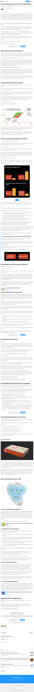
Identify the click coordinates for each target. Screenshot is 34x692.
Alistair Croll (11, 8)
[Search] (32, 650)
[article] (17, 654)
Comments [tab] (2, 639)
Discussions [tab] (7, 650)
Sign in (31, 1)
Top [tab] (1, 650)
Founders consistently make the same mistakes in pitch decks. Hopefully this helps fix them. (15, 659)
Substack (12, 690)
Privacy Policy (23, 622)
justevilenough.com (10, 474)
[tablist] (4, 639)
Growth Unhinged (5, 332)
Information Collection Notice (17, 622)
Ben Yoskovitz (6, 8)
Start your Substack (15, 687)
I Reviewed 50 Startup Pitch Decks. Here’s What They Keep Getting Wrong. (14, 658)
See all (2, 670)
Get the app (21, 687)
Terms (19, 685)
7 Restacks (11, 626)
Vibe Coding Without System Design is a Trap (9, 652)
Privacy (16, 685)
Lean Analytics (13, 15)
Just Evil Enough (6, 439)
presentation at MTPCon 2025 (19, 558)
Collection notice (22, 685)
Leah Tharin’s (11, 558)
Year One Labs (19, 14)
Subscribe (27, 1)
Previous (4, 632)
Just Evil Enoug (12, 17)
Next (30, 632)
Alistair (5, 14)
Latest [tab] (4, 650)
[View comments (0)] (5, 12)
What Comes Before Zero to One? (7, 664)
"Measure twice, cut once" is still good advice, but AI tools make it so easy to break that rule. (15, 654)
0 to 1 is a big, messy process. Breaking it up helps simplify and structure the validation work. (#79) (14, 666)
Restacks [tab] (6, 639)
